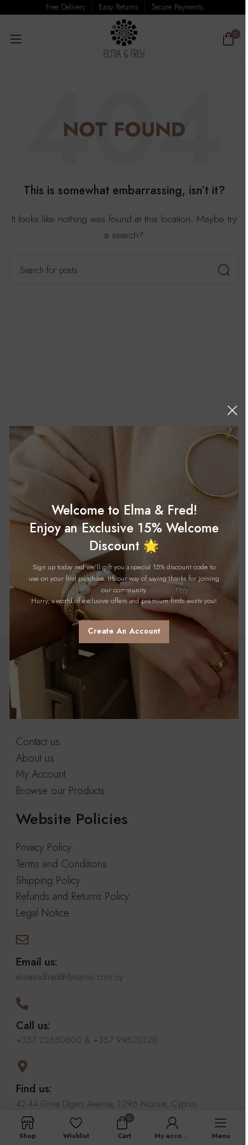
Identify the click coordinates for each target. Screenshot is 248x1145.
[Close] (232, 410)
